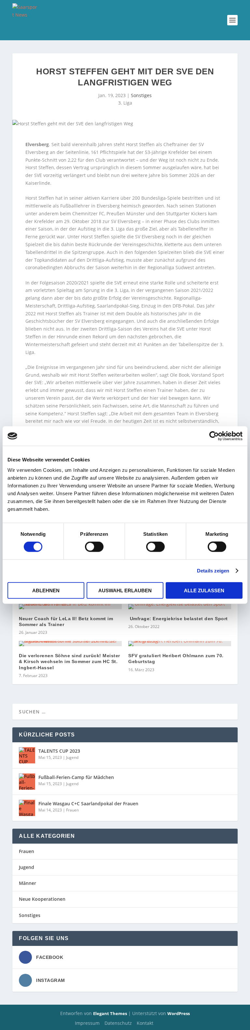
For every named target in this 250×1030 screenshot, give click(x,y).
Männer (27, 883)
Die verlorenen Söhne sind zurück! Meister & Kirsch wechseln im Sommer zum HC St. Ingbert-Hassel (69, 661)
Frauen (72, 810)
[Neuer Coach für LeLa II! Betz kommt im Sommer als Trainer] (70, 606)
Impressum (87, 1023)
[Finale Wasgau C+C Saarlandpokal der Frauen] (27, 808)
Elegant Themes (110, 1013)
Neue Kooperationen (42, 899)
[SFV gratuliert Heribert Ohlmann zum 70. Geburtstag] (179, 643)
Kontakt (145, 1023)
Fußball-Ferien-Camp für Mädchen (76, 777)
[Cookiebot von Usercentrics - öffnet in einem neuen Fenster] (214, 436)
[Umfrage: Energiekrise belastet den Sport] (179, 606)
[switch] (94, 547)
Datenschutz (118, 1023)
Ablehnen (46, 590)
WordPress (178, 1013)
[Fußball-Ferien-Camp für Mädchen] (27, 781)
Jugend (72, 757)
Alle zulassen (204, 590)
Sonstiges (141, 95)
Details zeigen (213, 570)
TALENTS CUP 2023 (59, 751)
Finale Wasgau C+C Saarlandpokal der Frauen (88, 803)
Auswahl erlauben (125, 590)
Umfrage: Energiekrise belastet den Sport (178, 618)
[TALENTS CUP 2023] (27, 755)
